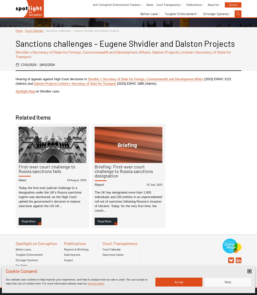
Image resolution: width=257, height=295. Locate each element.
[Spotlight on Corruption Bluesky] (230, 260)
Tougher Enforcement (180, 14)
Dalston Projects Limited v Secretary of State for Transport (75, 83)
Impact (68, 260)
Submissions (72, 254)
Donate (233, 4)
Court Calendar (34, 30)
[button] (249, 271)
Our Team (21, 265)
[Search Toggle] (238, 13)
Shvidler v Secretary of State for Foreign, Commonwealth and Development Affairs (145, 79)
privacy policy (96, 283)
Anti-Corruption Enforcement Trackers (116, 4)
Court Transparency (168, 4)
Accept (179, 282)
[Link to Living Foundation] (232, 251)
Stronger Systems (216, 14)
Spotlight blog (25, 91)
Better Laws (149, 14)
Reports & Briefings (76, 249)
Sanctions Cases (113, 254)
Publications (194, 4)
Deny (228, 282)
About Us (213, 4)
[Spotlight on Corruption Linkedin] (237, 260)
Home (19, 30)
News (149, 4)
